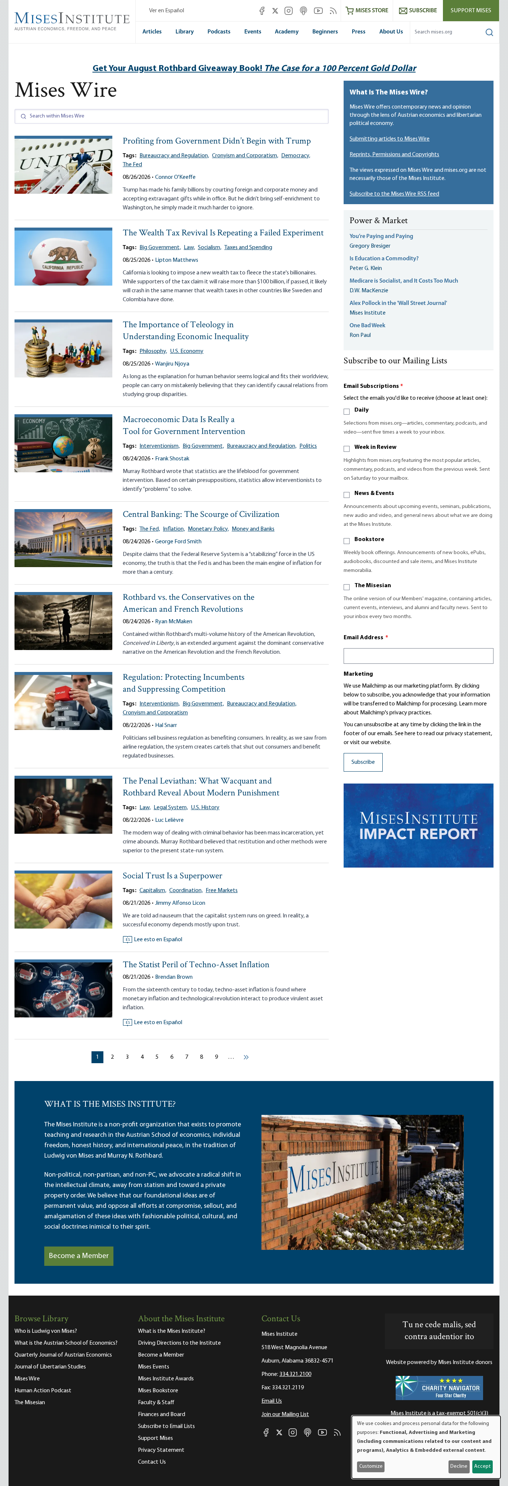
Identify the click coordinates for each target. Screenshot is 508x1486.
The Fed (132, 165)
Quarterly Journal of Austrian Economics (63, 1355)
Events (252, 32)
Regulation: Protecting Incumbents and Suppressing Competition (183, 683)
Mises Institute (368, 313)
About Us (391, 32)
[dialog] (426, 1447)
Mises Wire (27, 1379)
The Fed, (149, 529)
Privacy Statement (161, 1450)
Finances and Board (161, 1415)
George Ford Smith (178, 542)
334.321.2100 (295, 1374)
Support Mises (471, 11)
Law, (189, 248)
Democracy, (295, 156)
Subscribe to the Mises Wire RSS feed (394, 194)
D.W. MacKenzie (369, 291)
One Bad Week (367, 326)
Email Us (271, 1401)
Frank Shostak (172, 459)
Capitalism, (152, 891)
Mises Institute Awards (166, 1379)
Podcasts (219, 32)
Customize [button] (371, 1466)
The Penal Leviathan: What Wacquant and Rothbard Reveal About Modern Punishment (201, 787)
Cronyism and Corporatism (155, 713)
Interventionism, (159, 446)
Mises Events (153, 1367)
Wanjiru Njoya (172, 364)
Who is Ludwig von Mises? (46, 1331)
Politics (308, 446)
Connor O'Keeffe (175, 177)
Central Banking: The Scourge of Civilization (201, 514)
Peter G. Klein (366, 268)
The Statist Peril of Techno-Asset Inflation (196, 965)
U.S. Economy (186, 351)
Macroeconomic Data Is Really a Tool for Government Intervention (184, 426)
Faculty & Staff (156, 1403)
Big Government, (160, 248)
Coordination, (186, 891)
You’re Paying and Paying (381, 236)
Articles (152, 32)
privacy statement (468, 734)
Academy (287, 32)
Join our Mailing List (285, 1415)
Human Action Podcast (43, 1391)
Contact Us (152, 1462)
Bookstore (369, 540)
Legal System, (171, 808)
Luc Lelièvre (169, 820)
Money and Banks (253, 529)
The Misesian (372, 586)
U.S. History (205, 808)
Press (359, 32)
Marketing (358, 674)
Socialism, (209, 248)
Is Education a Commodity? (384, 259)
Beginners (325, 32)
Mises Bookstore (158, 1391)
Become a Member (79, 1256)
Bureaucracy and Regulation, (174, 156)
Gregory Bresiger (370, 246)
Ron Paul (360, 335)
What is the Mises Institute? (171, 1331)
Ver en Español (166, 11)
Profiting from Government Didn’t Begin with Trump (217, 141)
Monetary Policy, (208, 529)
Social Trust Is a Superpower (172, 876)
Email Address (366, 638)
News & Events (374, 493)
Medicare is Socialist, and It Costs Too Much (404, 281)
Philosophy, (153, 351)
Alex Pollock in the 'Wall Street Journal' (398, 303)
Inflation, (174, 529)
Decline (458, 1466)
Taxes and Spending (248, 248)
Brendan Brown (174, 977)
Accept (482, 1466)
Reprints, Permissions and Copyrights (394, 155)
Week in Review (375, 447)
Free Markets (222, 891)
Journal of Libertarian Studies (50, 1367)
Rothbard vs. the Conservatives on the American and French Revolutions (188, 603)
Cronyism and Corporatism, (245, 156)
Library (185, 32)
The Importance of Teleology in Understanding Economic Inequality (186, 331)
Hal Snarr (166, 725)
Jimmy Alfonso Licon (180, 903)
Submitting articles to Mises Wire (390, 139)
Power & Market (379, 221)
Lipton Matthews (176, 260)
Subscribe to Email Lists (166, 1426)
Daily (361, 410)
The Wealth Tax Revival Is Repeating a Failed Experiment (223, 233)
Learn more (473, 704)
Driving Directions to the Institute (179, 1343)
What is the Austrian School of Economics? (66, 1343)
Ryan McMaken (173, 622)
